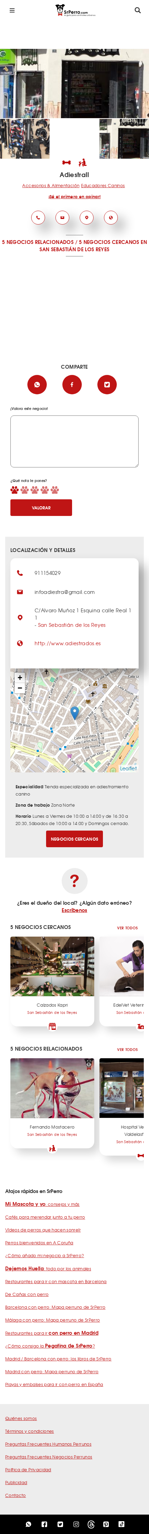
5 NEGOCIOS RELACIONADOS (37, 242)
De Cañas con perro (27, 1294)
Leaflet (128, 768)
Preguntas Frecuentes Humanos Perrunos (48, 1444)
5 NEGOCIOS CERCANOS (109, 242)
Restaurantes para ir (51, 1333)
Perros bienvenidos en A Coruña (39, 1242)
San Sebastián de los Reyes (72, 624)
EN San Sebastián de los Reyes (93, 245)
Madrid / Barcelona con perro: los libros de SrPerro (58, 1359)
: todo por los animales (48, 1268)
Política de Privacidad (28, 1469)
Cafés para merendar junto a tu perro (45, 1217)
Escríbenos (74, 910)
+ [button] (20, 677)
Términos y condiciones (29, 1431)
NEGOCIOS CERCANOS (74, 838)
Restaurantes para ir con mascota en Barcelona (56, 1281)
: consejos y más (42, 1204)
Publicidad (16, 1482)
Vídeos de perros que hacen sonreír (43, 1230)
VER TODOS (127, 927)
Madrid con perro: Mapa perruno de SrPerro (51, 1371)
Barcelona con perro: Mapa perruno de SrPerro (55, 1307)
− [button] (20, 688)
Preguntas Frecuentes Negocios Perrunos (48, 1457)
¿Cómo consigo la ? (50, 1346)
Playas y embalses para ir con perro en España (54, 1384)
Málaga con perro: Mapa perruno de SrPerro (52, 1320)
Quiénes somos (21, 1418)
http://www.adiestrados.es (68, 643)
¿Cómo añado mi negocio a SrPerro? (44, 1255)
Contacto (15, 1495)
